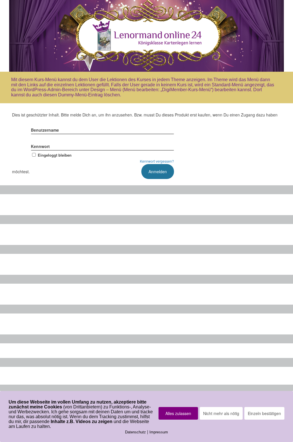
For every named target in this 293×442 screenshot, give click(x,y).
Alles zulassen (178, 413)
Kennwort (40, 146)
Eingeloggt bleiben (55, 155)
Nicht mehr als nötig (221, 413)
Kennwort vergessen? (157, 161)
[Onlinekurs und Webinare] (146, 36)
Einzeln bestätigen (264, 413)
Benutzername (45, 130)
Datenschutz (135, 432)
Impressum (158, 432)
